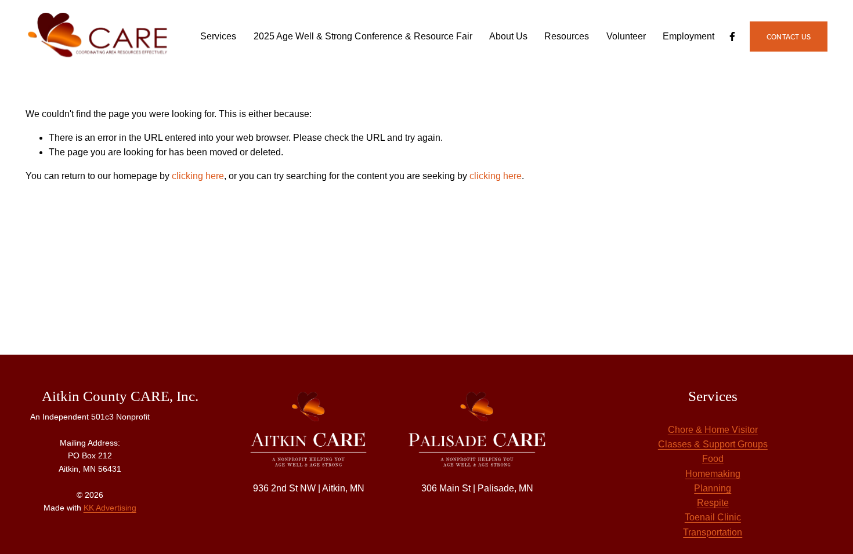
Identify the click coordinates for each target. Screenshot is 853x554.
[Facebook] (732, 36)
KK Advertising (110, 507)
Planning (712, 488)
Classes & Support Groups (713, 444)
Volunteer (626, 36)
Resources (566, 36)
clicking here (198, 176)
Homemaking (712, 474)
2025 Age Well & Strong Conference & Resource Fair (363, 36)
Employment (688, 36)
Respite (713, 503)
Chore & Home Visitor (713, 430)
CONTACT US (789, 37)
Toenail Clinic (713, 517)
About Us (508, 36)
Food (713, 459)
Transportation (712, 532)
